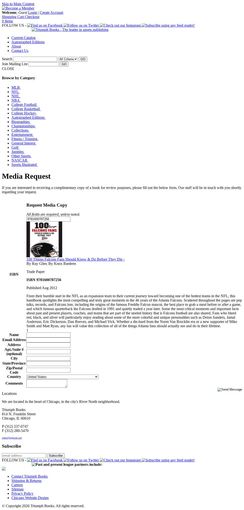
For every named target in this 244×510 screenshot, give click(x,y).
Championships (23, 126)
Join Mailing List (14, 64)
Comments (14, 383)
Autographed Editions (28, 42)
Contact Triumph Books (29, 476)
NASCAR (19, 160)
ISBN (14, 274)
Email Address (14, 340)
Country (14, 377)
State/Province (14, 363)
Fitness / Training (24, 139)
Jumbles (18, 152)
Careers (17, 485)
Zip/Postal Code (14, 370)
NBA (16, 100)
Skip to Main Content (18, 4)
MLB (16, 87)
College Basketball (26, 109)
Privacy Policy (22, 493)
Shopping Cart (13, 17)
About (16, 46)
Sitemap (17, 489)
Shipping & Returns (26, 481)
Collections (20, 130)
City (14, 358)
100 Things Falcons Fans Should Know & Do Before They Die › (75, 259)
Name (14, 335)
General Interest (23, 143)
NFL (15, 92)
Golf (15, 147)
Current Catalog (23, 38)
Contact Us (19, 51)
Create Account (51, 12)
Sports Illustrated (24, 165)
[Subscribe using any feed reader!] (168, 25)
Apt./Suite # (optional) (14, 351)
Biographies (20, 122)
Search (7, 59)
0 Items (7, 21)
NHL (15, 96)
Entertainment (22, 135)
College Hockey (24, 113)
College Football (24, 105)
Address (14, 345)
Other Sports (21, 156)
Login (32, 12)
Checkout (32, 17)
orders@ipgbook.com (12, 438)
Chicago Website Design (30, 498)
